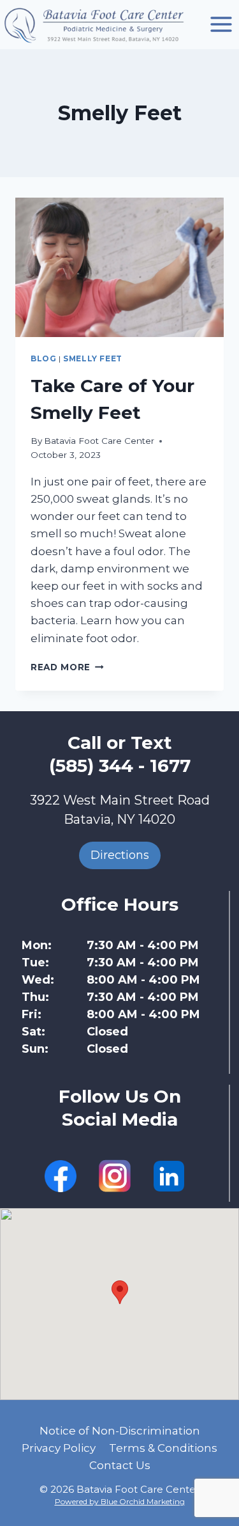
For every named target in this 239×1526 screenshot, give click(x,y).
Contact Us (119, 1465)
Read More (67, 667)
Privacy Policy (59, 1448)
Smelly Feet (92, 358)
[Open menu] (221, 24)
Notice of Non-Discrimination (120, 1430)
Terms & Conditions (163, 1448)
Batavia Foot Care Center (99, 441)
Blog (43, 358)
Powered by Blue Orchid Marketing (120, 1501)
